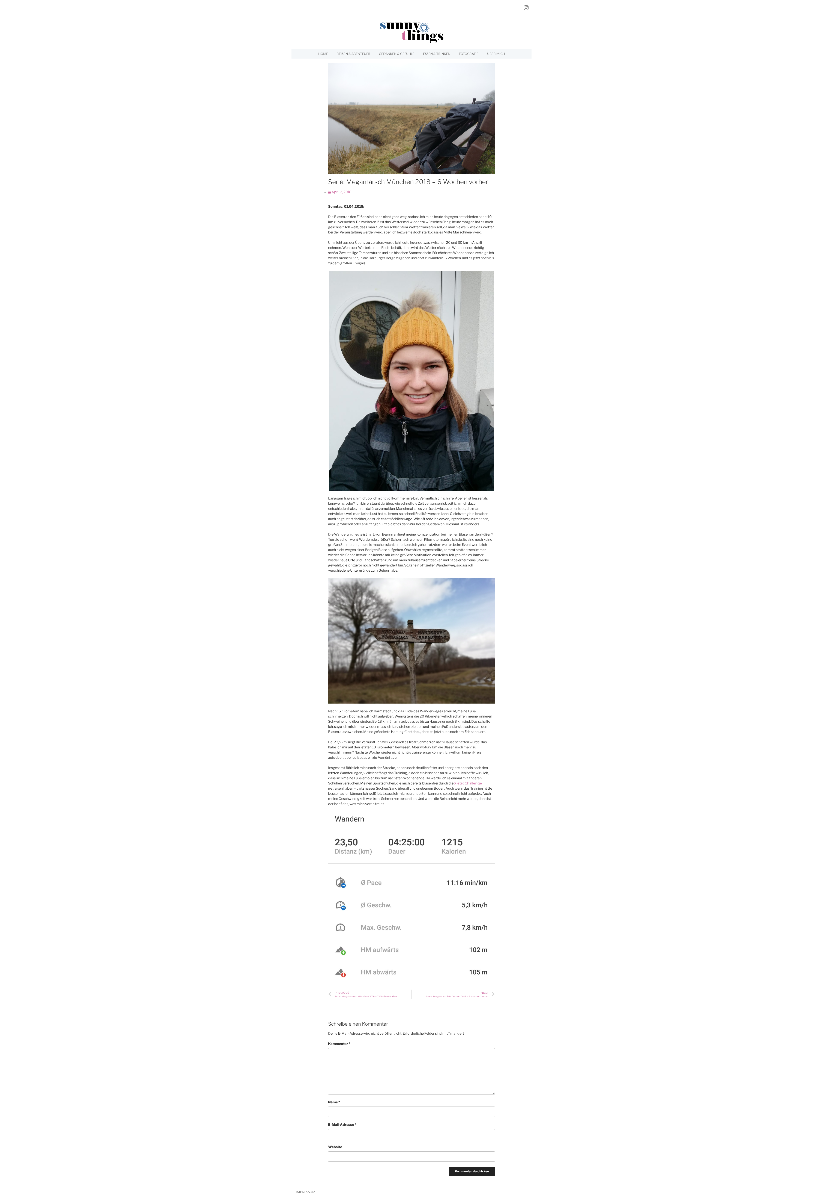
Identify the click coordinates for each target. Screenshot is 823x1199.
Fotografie (469, 54)
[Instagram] (526, 7)
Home (323, 54)
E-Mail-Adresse (342, 1125)
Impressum (305, 1192)
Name (334, 1102)
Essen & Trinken (436, 54)
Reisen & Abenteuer (353, 54)
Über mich (496, 54)
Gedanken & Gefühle (397, 54)
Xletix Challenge (468, 783)
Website (335, 1147)
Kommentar (339, 1044)
